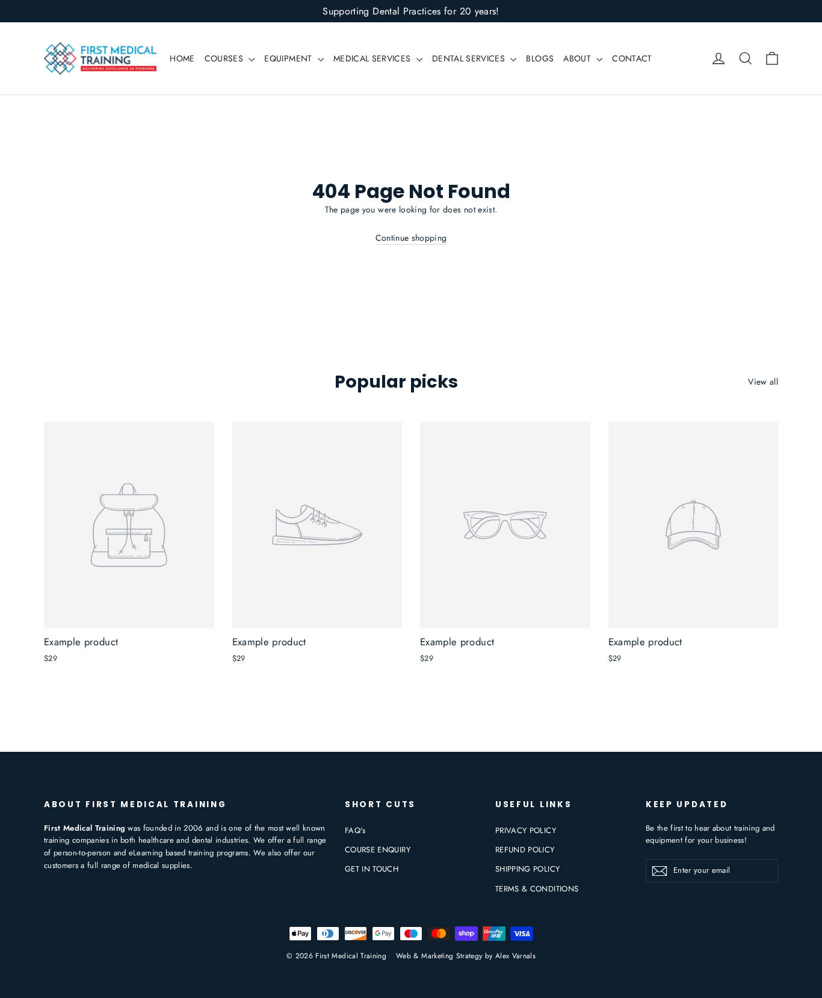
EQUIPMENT (289, 58)
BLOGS (540, 58)
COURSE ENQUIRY (377, 849)
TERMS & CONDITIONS (536, 888)
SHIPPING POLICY (527, 869)
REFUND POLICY (525, 849)
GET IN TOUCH (371, 869)
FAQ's (355, 830)
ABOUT (578, 58)
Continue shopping (411, 238)
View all (763, 382)
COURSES (225, 58)
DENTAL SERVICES (470, 58)
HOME (182, 58)
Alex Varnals (515, 955)
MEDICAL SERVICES (373, 58)
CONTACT (632, 58)
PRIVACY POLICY (525, 830)
